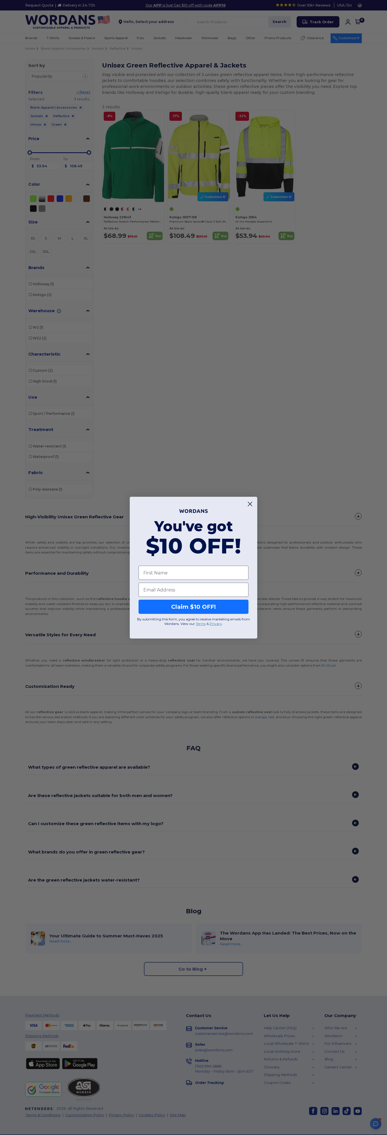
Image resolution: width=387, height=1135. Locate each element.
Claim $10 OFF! (193, 606)
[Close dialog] (250, 504)
